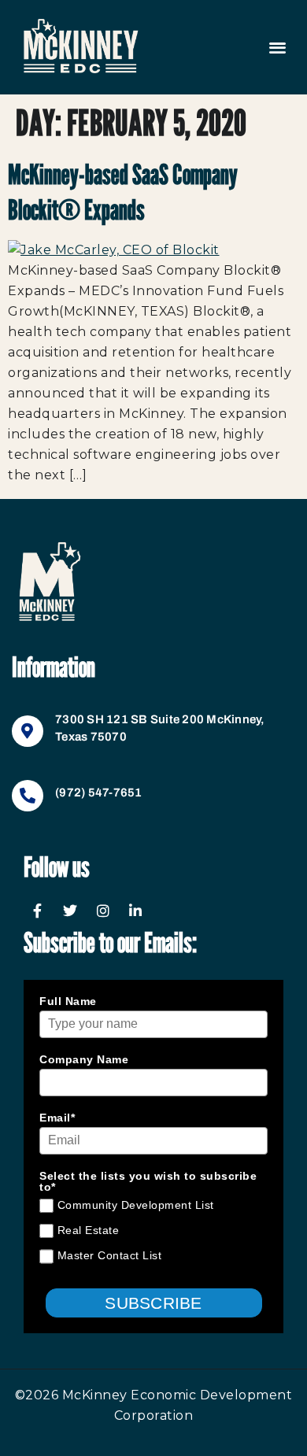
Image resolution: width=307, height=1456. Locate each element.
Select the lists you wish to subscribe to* (148, 1181)
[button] (277, 47)
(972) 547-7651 (98, 792)
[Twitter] (71, 910)
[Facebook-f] (38, 910)
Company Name (83, 1059)
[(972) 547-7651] (27, 795)
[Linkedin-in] (136, 910)
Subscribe (153, 1303)
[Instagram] (103, 910)
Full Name (68, 1001)
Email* (57, 1117)
